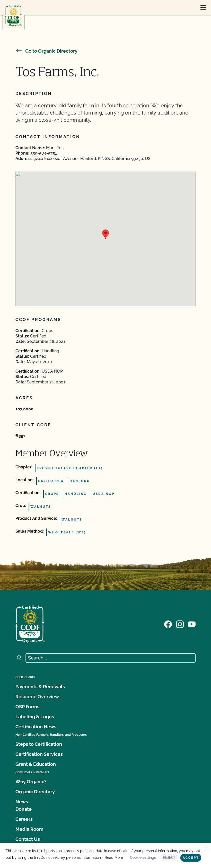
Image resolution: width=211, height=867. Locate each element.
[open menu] (203, 8)
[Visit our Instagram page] (180, 624)
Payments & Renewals (40, 686)
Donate (23, 809)
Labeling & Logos (34, 716)
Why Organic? (31, 781)
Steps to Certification (38, 744)
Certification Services (39, 754)
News (21, 801)
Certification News (35, 726)
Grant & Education (35, 764)
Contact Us (27, 839)
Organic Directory (35, 791)
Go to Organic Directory (51, 51)
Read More (114, 857)
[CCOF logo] (13, 16)
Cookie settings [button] (143, 857)
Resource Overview (37, 696)
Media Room (29, 829)
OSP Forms (27, 706)
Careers (24, 819)
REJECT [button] (169, 857)
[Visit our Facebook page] (168, 624)
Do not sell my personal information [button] (71, 857)
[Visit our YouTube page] (192, 624)
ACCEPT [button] (191, 858)
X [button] (206, 848)
